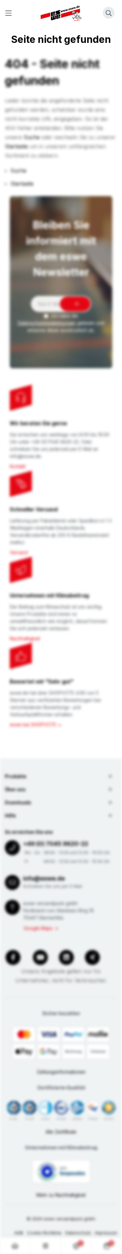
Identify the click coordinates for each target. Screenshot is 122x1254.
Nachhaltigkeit (25, 638)
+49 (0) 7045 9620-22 (55, 843)
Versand (19, 552)
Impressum (106, 1232)
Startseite (16, 146)
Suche (32, 137)
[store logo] (61, 13)
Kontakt (18, 466)
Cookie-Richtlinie (44, 1232)
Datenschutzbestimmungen (47, 323)
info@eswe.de (44, 878)
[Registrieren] (75, 304)
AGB (18, 1232)
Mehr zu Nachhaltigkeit (61, 1195)
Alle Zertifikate (61, 1132)
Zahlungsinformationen (61, 1072)
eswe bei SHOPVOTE (33, 724)
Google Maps (38, 928)
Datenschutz (78, 1232)
